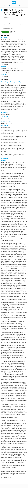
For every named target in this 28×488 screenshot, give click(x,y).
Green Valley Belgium (14, 486)
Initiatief (15, 31)
